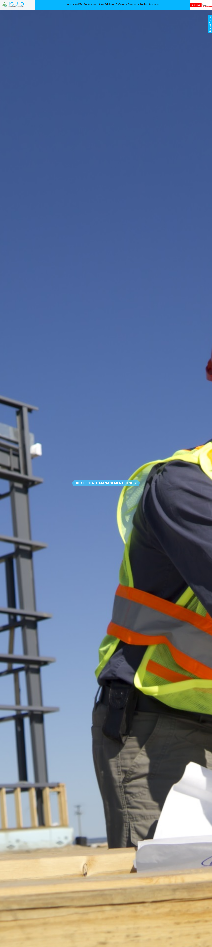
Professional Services (125, 4)
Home (68, 4)
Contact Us (154, 4)
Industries (142, 4)
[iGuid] (13, 4)
